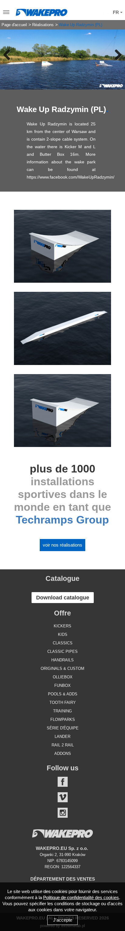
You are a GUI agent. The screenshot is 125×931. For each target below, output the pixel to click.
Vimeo (63, 797)
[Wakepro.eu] (41, 11)
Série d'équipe (63, 728)
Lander (62, 736)
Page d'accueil (14, 25)
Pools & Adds (62, 694)
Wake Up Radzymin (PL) (80, 25)
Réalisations (43, 25)
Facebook (63, 782)
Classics (63, 643)
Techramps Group (62, 519)
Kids (62, 634)
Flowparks (62, 719)
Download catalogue (62, 598)
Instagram (63, 813)
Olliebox (63, 677)
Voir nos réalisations (62, 544)
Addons (62, 753)
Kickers (62, 626)
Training (62, 711)
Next (116, 55)
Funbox (62, 685)
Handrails (62, 660)
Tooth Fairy (62, 702)
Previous (9, 55)
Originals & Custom (62, 668)
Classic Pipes (62, 651)
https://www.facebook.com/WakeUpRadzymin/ (70, 177)
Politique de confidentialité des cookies (81, 897)
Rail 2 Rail (63, 745)
